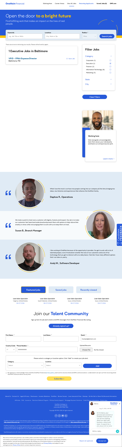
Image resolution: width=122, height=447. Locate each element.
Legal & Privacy (24, 396)
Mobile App (103, 400)
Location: (48, 32)
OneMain (54, 396)
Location (48, 361)
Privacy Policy (48, 443)
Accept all (102, 441)
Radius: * (85, 32)
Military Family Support (57, 400)
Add (97, 366)
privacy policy (50, 372)
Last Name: (47, 335)
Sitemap (85, 396)
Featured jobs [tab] (33, 289)
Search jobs (107, 36)
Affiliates (17, 400)
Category (89, 56)
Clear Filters (94, 97)
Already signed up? (61, 326)
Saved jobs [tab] (61, 289)
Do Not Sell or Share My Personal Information (103, 396)
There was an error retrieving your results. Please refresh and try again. (27, 44)
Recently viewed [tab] (88, 289)
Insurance (28, 400)
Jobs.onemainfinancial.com (12, 422)
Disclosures (34, 396)
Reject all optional (86, 441)
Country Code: (11, 345)
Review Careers (62, 396)
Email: (83, 335)
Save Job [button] (72, 59)
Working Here (47, 3)
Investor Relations (44, 396)
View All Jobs (71, 3)
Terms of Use (16, 445)
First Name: (10, 335)
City (87, 84)
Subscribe (58, 378)
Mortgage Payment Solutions (73, 400)
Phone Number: (22, 345)
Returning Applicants (86, 3)
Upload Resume (85, 345)
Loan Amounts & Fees (74, 396)
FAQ (22, 400)
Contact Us (15, 396)
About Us (8, 396)
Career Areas (59, 3)
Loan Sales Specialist (20, 299)
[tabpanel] (61, 301)
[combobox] (62, 36)
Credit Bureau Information (91, 400)
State (87, 79)
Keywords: (11, 32)
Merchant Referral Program (40, 400)
